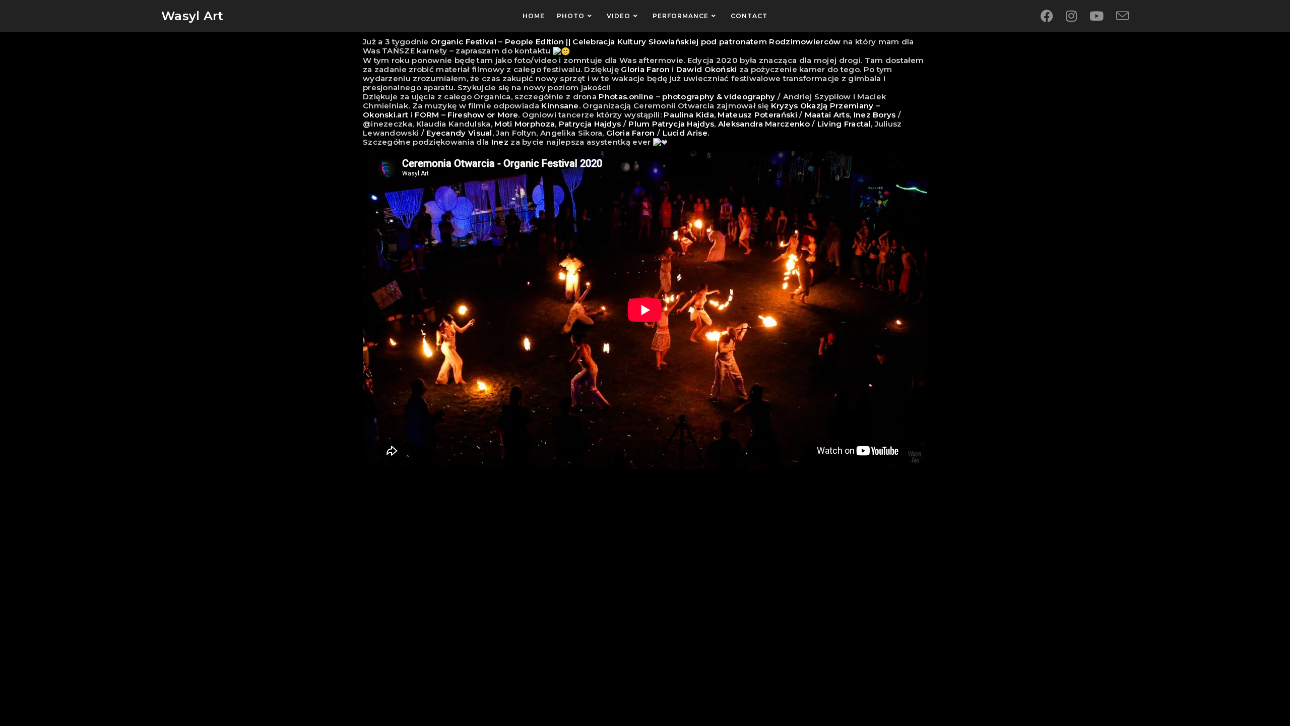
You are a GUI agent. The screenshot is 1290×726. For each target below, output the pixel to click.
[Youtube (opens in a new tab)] (1096, 16)
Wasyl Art (192, 16)
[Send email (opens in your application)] (1122, 16)
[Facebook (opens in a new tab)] (1047, 16)
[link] (636, 41)
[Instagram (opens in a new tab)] (1071, 16)
